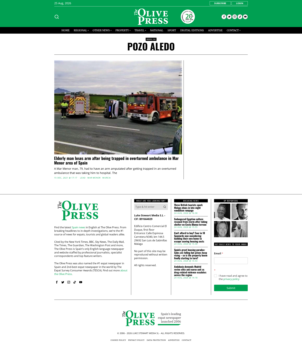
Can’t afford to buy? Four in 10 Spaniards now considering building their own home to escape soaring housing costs (189, 237)
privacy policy (231, 279)
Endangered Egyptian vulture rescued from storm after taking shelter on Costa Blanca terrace (190, 222)
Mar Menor (94, 178)
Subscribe (220, 3)
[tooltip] (223, 16)
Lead (83, 178)
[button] (165, 207)
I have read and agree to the (233, 277)
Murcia (106, 178)
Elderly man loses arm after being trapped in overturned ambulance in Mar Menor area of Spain (116, 160)
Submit (231, 288)
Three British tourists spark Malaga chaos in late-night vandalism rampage (188, 208)
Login (239, 3)
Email (218, 253)
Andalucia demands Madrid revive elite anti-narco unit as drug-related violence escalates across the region (190, 270)
